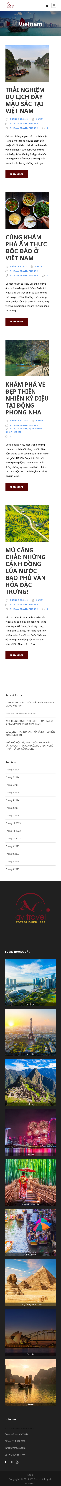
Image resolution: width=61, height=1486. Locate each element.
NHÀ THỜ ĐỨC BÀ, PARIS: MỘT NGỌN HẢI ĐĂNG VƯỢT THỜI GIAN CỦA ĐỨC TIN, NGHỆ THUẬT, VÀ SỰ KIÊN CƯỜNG (29, 745)
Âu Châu (30, 1054)
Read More (17, 174)
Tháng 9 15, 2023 (19, 119)
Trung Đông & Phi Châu (31, 1304)
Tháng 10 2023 (13, 838)
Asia (12, 123)
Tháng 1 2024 (12, 815)
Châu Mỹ (30, 1104)
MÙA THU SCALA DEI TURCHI (20, 713)
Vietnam (33, 123)
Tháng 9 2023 (12, 846)
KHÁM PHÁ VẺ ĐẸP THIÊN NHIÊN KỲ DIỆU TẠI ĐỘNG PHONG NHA (27, 398)
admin (39, 119)
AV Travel (21, 123)
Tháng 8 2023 (12, 853)
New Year (30, 1154)
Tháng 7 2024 (12, 777)
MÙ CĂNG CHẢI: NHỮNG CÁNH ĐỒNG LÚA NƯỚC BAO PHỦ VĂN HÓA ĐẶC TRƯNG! (25, 571)
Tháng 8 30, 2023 (19, 420)
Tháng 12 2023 (13, 823)
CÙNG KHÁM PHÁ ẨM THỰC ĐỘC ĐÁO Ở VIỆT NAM (26, 247)
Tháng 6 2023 (12, 869)
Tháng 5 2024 (12, 792)
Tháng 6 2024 (12, 784)
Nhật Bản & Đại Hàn (31, 1204)
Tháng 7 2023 (12, 861)
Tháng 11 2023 (13, 830)
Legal (30, 1474)
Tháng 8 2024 (12, 769)
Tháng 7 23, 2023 (19, 600)
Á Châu (30, 1004)
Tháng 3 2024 (12, 807)
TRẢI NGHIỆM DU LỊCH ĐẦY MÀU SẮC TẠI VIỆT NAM (25, 100)
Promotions (30, 1254)
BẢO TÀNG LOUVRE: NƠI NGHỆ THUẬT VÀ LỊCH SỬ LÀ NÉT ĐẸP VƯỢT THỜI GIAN (29, 722)
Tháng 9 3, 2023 (18, 266)
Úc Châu (30, 1354)
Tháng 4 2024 (12, 800)
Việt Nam (30, 1404)
